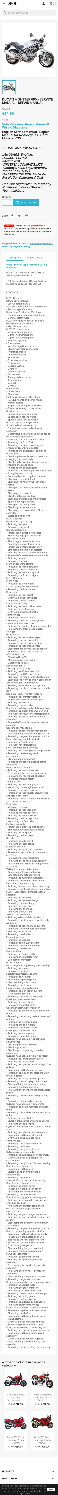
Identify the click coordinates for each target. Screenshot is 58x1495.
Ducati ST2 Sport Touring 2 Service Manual (42, 1440)
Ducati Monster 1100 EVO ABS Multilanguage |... (15, 1397)
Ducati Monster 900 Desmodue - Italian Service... (42, 1397)
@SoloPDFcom (38, 226)
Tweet (19, 216)
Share (12, 216)
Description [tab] (14, 257)
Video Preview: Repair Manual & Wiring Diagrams (25, 126)
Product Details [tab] (34, 257)
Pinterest (26, 216)
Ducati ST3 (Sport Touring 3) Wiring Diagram (15, 1440)
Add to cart (26, 202)
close (51, 1489)
